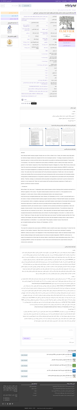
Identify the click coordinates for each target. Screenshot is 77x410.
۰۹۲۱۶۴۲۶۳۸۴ (7, 400)
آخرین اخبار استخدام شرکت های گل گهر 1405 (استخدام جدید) (63, 388)
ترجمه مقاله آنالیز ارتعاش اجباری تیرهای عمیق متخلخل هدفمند (60, 375)
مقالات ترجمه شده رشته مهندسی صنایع (64, 10)
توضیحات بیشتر (24, 355)
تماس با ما (34, 395)
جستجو (2, 5)
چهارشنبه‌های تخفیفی (32, 386)
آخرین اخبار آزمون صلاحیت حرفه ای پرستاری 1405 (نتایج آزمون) (63, 386)
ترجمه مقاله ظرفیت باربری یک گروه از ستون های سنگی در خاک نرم (59, 370)
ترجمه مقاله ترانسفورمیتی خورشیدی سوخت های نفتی (62, 359)
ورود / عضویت (58, 1)
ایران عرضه (74, 10)
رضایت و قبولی (33, 388)
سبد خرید (26, 5)
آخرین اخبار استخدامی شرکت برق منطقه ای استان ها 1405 (64, 393)
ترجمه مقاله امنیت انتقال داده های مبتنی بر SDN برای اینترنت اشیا (59, 354)
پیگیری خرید (64, 1)
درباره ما (35, 393)
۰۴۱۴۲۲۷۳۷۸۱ (7, 398)
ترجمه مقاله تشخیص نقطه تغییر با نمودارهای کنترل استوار (61, 365)
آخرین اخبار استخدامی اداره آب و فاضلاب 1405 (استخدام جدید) (63, 395)
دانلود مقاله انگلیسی (66, 45)
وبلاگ (35, 391)
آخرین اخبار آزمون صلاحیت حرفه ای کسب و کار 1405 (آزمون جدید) (63, 391)
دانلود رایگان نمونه (66, 42)
